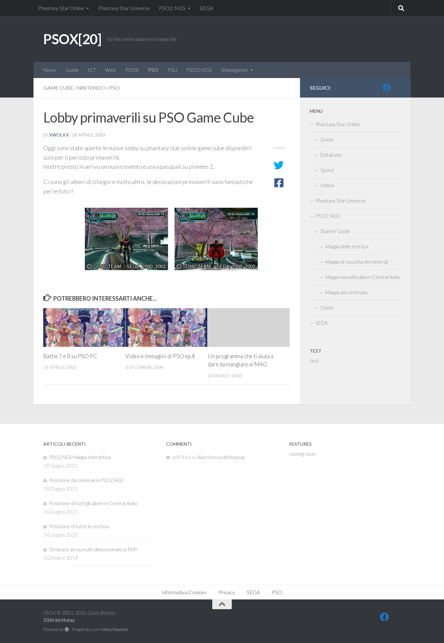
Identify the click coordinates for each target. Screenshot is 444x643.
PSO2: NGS (172, 8)
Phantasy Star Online (61, 8)
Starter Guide (335, 231)
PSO (153, 70)
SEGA (206, 8)
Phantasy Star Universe (124, 8)
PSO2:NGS (199, 70)
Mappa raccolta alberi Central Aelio (362, 277)
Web (110, 70)
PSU (172, 70)
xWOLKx (59, 135)
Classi (326, 307)
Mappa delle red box (347, 246)
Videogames (234, 70)
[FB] (386, 87)
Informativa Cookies (184, 592)
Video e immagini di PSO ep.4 (160, 356)
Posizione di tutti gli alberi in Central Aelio (93, 503)
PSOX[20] (72, 39)
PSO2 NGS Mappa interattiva (80, 457)
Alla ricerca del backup (221, 457)
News (49, 70)
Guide (72, 70)
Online (327, 185)
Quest (327, 170)
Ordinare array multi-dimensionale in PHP (93, 549)
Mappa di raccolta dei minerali (356, 262)
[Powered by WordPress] (67, 629)
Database (331, 155)
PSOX (132, 70)
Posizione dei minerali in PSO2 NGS (86, 480)
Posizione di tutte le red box (79, 526)
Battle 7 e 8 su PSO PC (70, 356)
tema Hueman (115, 629)
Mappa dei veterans (346, 292)
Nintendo (91, 88)
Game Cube (58, 88)
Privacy (226, 592)
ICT (92, 70)
